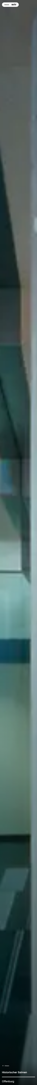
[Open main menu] (6, 4)
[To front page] (14, 4)
